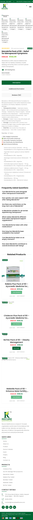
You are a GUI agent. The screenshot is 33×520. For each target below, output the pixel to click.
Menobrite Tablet (8, 474)
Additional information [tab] (16, 89)
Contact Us (6, 460)
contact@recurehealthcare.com (15, 502)
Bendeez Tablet (8, 480)
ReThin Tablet (7, 485)
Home (5, 441)
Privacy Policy (4, 514)
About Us (6, 444)
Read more (16, 348)
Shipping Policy (11, 514)
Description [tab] (16, 83)
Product (5, 446)
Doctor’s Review (8, 449)
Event (5, 452)
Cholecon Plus (7, 469)
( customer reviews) (17, 48)
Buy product (17, 292)
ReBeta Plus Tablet (8, 477)
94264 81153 (8, 499)
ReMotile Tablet (8, 482)
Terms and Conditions (20, 514)
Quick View (12, 296)
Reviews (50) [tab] (16, 95)
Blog (4, 457)
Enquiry (5, 455)
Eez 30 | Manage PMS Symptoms (13, 472)
